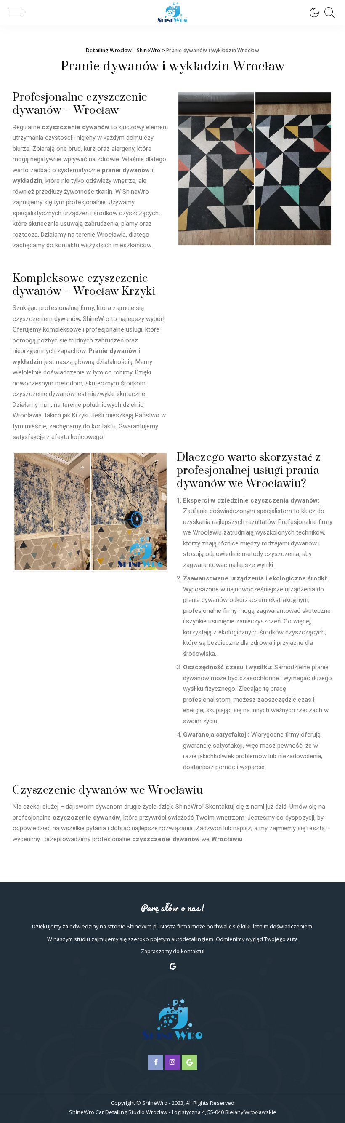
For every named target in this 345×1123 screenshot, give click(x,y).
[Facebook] (155, 1062)
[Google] (172, 966)
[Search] (328, 12)
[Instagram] (172, 1062)
